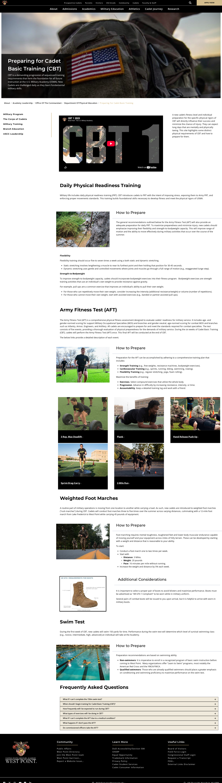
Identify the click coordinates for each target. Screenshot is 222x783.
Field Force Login (177, 752)
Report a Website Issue (69, 761)
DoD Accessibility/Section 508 (128, 748)
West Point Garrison (68, 758)
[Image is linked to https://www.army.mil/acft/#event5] (139, 413)
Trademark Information (125, 758)
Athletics (134, 9)
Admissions (70, 9)
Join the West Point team (70, 755)
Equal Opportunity (122, 755)
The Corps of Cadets (15, 119)
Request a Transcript (179, 758)
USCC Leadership (13, 134)
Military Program (13, 114)
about (7, 103)
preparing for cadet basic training (116, 103)
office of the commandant (48, 103)
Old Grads (111, 3)
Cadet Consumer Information (128, 767)
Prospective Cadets (73, 3)
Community (124, 3)
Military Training (13, 124)
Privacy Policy (119, 761)
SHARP (115, 752)
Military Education (112, 9)
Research (173, 9)
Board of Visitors (177, 748)
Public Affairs (64, 748)
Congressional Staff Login (182, 755)
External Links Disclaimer (181, 764)
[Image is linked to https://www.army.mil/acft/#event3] (195, 413)
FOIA (170, 761)
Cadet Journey (154, 9)
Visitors (99, 3)
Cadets (136, 3)
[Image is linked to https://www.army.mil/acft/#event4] (83, 460)
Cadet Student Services (125, 764)
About (53, 9)
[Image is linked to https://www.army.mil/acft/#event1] (83, 413)
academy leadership (23, 103)
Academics (89, 9)
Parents (88, 3)
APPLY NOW (209, 3)
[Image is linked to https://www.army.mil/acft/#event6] (139, 460)
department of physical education (80, 103)
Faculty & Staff (149, 3)
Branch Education (13, 129)
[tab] (139, 699)
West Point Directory (68, 752)
